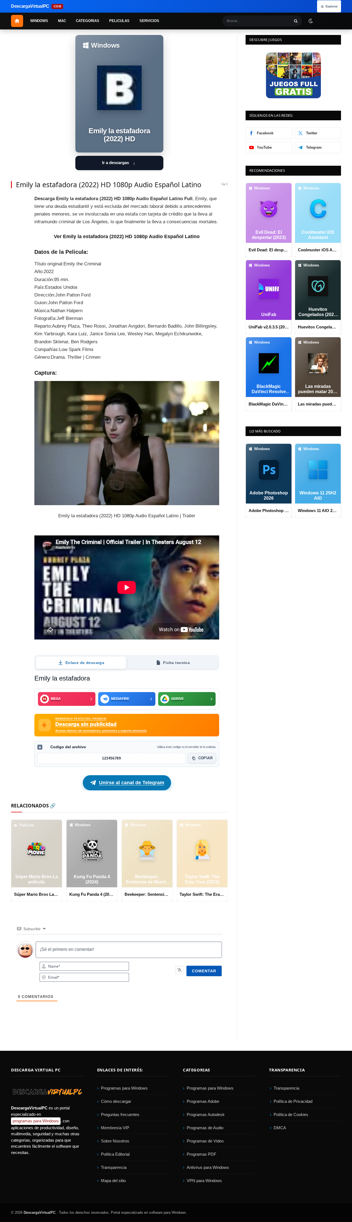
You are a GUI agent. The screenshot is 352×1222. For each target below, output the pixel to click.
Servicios (149, 21)
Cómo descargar (116, 1101)
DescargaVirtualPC (40, 1212)
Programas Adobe (203, 1101)
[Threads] (16, 288)
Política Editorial (115, 1154)
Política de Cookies (291, 1114)
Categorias (87, 21)
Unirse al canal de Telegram (131, 782)
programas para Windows (36, 1121)
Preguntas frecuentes (120, 1114)
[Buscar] (296, 21)
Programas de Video (205, 1141)
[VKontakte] (16, 276)
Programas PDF (201, 1154)
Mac (62, 21)
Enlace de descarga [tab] (85, 662)
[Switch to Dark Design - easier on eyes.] (310, 20)
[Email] (16, 238)
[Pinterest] (16, 226)
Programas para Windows (124, 1088)
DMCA (280, 1127)
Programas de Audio (205, 1127)
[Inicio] (17, 21)
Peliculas (119, 21)
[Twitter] (16, 214)
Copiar (205, 758)
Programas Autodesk (206, 1114)
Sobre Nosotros (115, 1141)
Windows (39, 21)
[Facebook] (16, 201)
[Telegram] (16, 251)
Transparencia (114, 1167)
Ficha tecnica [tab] (176, 662)
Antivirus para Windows (208, 1167)
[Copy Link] (16, 300)
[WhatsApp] (16, 263)
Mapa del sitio (113, 1180)
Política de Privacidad (293, 1101)
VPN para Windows (204, 1180)
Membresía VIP (115, 1127)
